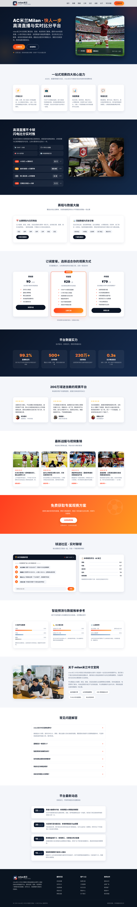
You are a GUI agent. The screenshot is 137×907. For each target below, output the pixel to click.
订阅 (84, 3)
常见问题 (108, 3)
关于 (101, 3)
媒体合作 (106, 881)
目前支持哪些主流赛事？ (42, 774)
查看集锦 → (75, 483)
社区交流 (83, 887)
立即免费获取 (68, 520)
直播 (73, 3)
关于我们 (83, 893)
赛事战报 (59, 893)
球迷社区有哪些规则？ (41, 766)
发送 (71, 588)
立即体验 (119, 3)
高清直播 (59, 881)
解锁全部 (106, 310)
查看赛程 (33, 47)
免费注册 (83, 881)
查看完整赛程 (22, 237)
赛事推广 (106, 887)
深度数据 (59, 887)
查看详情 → (46, 483)
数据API (106, 890)
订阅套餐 (83, 884)
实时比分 (59, 884)
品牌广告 (106, 884)
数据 (79, 3)
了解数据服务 (79, 237)
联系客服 (106, 893)
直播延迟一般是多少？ (41, 744)
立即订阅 (68, 310)
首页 (68, 3)
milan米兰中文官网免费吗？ (43, 728)
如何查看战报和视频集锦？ (42, 759)
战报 (96, 3)
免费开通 (31, 307)
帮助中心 (83, 890)
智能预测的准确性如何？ (42, 751)
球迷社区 (59, 890)
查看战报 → (18, 483)
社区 (90, 3)
